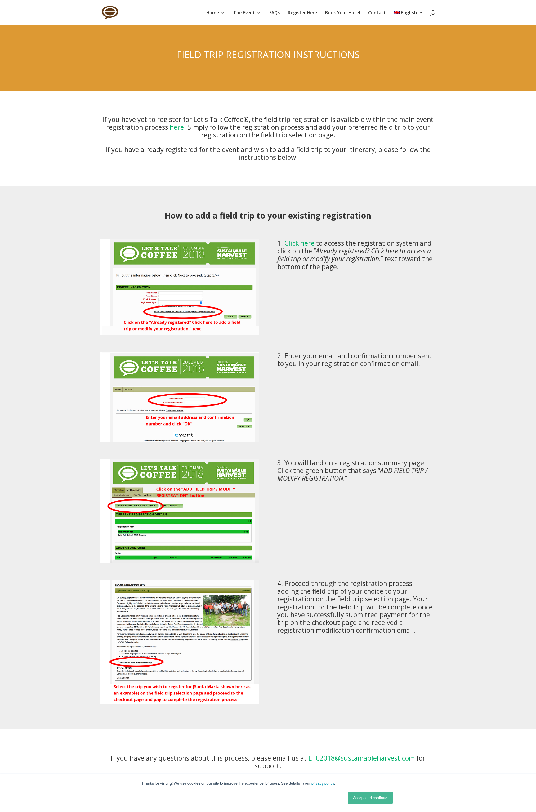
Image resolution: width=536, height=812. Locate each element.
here (177, 127)
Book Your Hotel (342, 13)
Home (212, 13)
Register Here (302, 13)
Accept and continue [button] (370, 797)
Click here (299, 243)
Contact (377, 13)
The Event (244, 13)
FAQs (274, 13)
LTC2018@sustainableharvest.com (361, 758)
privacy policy (322, 783)
